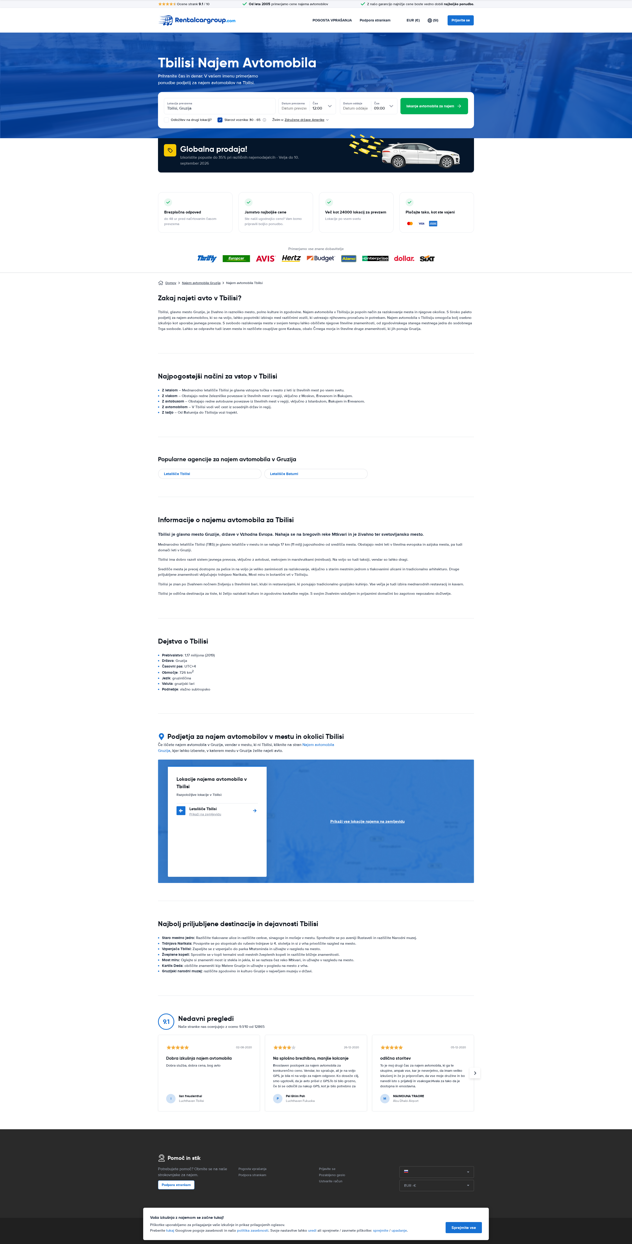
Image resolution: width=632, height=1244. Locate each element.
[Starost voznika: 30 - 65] (219, 119)
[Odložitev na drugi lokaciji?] (166, 119)
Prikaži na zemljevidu (205, 814)
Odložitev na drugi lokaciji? (191, 120)
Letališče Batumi (284, 474)
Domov (170, 283)
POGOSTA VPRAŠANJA (332, 20)
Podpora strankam (375, 20)
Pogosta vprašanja (252, 1169)
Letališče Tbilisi (177, 474)
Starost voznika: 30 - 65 (242, 120)
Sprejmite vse (464, 1227)
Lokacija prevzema (179, 103)
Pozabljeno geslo (332, 1175)
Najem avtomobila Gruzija (201, 283)
